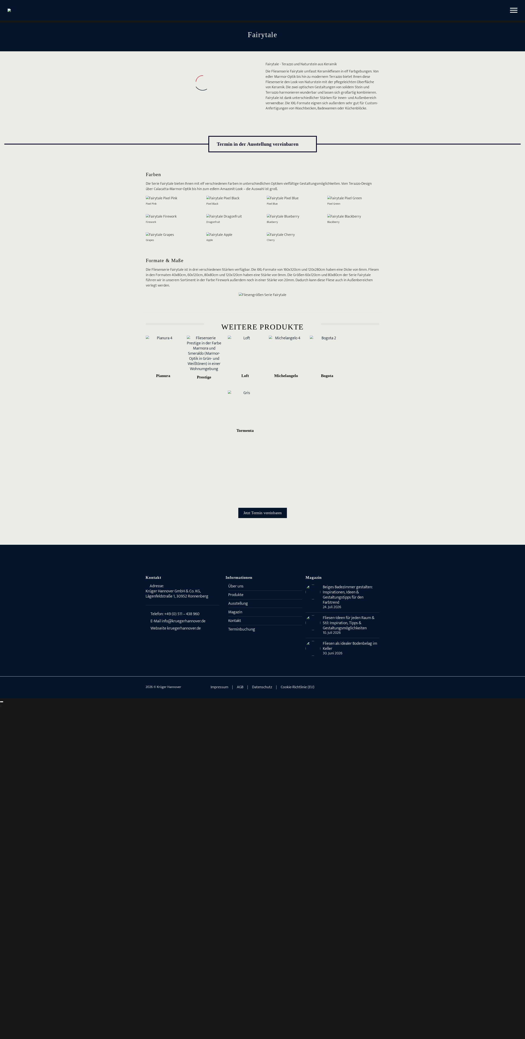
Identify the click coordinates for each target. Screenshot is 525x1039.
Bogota (327, 375)
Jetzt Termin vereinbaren (262, 512)
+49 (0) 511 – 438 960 (182, 613)
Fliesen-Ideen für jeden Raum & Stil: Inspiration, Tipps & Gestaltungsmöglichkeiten (348, 623)
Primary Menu (513, 10)
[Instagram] (372, 687)
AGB (240, 687)
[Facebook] (367, 687)
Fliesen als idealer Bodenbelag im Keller (350, 646)
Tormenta (245, 430)
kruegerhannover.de (184, 628)
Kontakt (234, 620)
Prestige (204, 377)
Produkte (235, 594)
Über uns (235, 586)
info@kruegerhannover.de (183, 621)
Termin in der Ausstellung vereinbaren (262, 144)
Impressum (219, 687)
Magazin (235, 612)
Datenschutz (262, 687)
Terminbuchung (241, 629)
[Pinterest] (378, 687)
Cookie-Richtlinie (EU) (297, 687)
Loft (245, 375)
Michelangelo (286, 375)
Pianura (163, 375)
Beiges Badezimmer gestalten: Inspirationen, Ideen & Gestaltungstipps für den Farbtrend (348, 595)
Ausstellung (238, 603)
